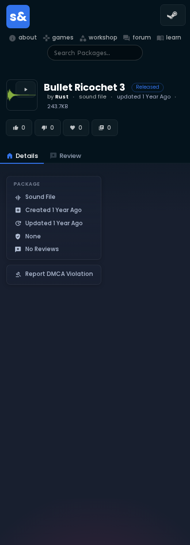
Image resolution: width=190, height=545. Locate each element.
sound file (92, 96)
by (58, 96)
